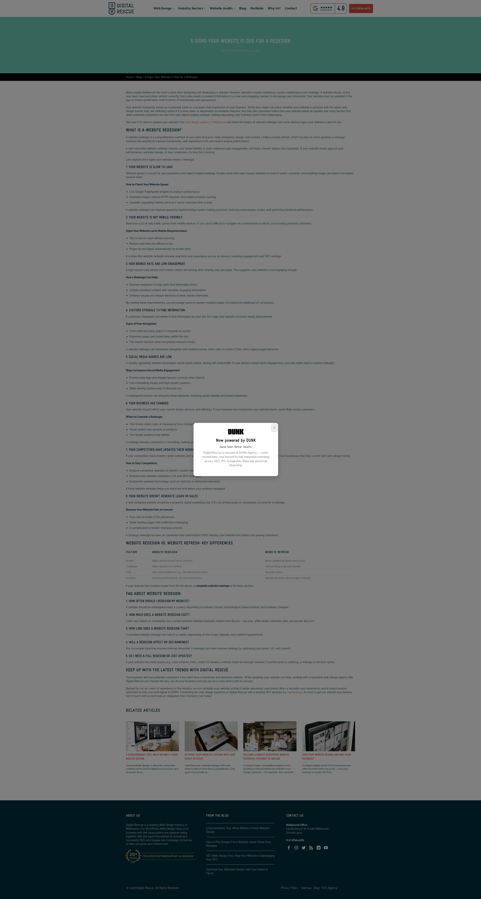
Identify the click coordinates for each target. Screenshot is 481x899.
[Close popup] (274, 427)
